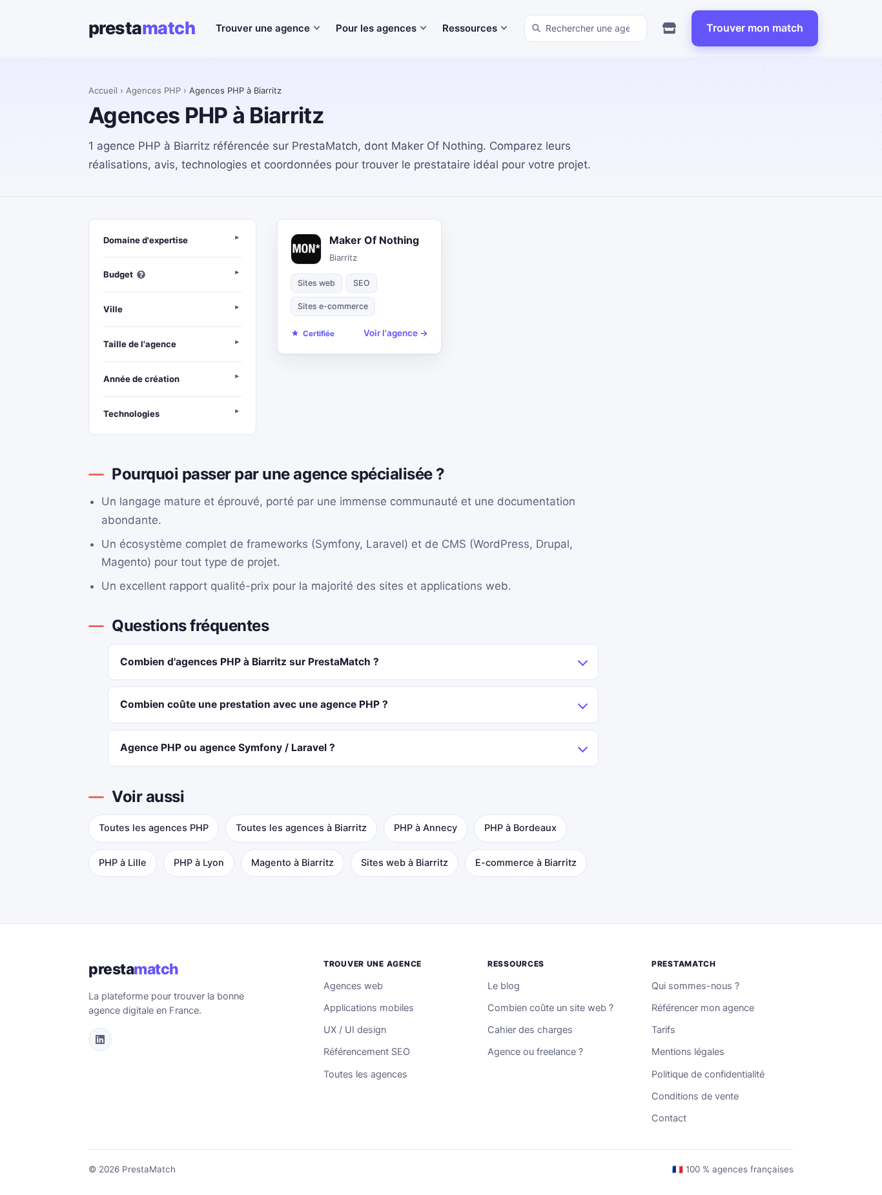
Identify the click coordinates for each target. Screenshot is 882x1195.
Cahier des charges (530, 1030)
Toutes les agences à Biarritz (301, 828)
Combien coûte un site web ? (550, 1008)
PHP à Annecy (425, 828)
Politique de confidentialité (707, 1074)
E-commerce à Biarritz (526, 863)
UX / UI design (354, 1030)
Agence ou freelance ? (535, 1052)
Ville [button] (113, 309)
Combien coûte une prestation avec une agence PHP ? (254, 704)
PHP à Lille (123, 863)
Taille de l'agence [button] (139, 344)
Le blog (503, 986)
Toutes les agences (365, 1074)
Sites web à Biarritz (404, 863)
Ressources (469, 28)
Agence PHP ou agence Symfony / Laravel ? (227, 747)
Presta (141, 28)
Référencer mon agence (702, 1008)
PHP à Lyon (199, 863)
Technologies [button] (131, 413)
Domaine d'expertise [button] (145, 240)
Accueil (103, 90)
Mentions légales (687, 1052)
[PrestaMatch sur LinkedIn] (100, 1039)
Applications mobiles (368, 1008)
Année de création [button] (141, 379)
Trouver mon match (754, 27)
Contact (668, 1118)
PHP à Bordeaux (520, 828)
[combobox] (585, 28)
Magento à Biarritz (292, 863)
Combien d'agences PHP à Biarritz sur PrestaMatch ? (249, 662)
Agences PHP (153, 90)
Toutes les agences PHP (154, 828)
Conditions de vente (695, 1096)
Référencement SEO (366, 1052)
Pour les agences (376, 28)
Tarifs (663, 1030)
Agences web (353, 986)
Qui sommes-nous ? (695, 986)
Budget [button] (118, 274)
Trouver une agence (263, 28)
